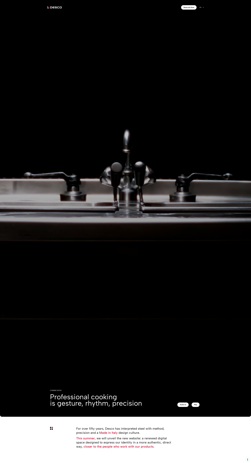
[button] (183, 405)
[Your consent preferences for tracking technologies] (247, 459)
